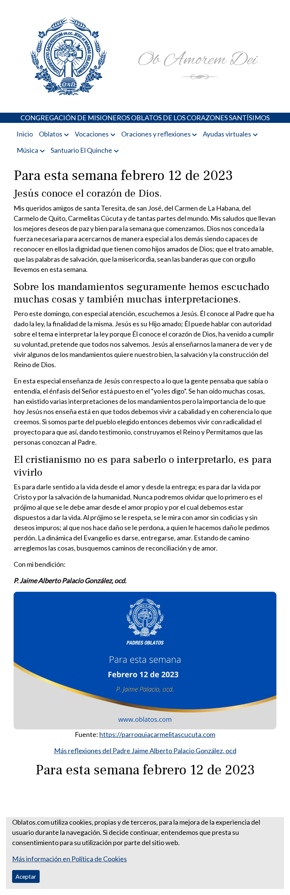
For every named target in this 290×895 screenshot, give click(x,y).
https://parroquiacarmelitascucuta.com (157, 734)
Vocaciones (92, 134)
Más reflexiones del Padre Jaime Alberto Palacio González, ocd (145, 750)
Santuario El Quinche (81, 150)
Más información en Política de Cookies (69, 859)
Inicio (25, 134)
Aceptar (25, 876)
